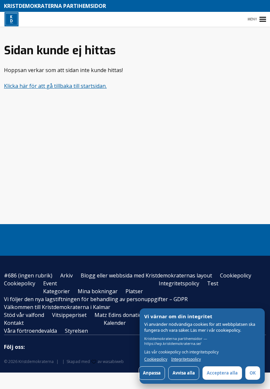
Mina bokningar (98, 291)
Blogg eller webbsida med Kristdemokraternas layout (146, 275)
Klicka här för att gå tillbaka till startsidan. (55, 86)
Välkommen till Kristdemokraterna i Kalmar (57, 307)
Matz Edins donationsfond (126, 315)
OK (253, 373)
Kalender (115, 322)
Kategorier (56, 291)
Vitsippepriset (69, 315)
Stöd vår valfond (24, 315)
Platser (134, 291)
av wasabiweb (110, 361)
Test (212, 283)
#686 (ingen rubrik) (28, 275)
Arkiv (66, 275)
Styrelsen (76, 330)
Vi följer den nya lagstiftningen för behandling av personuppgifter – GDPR (96, 299)
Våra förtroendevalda (30, 330)
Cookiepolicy (235, 275)
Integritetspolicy (179, 283)
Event (50, 283)
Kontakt (14, 322)
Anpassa (152, 373)
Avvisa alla (184, 373)
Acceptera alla (222, 373)
